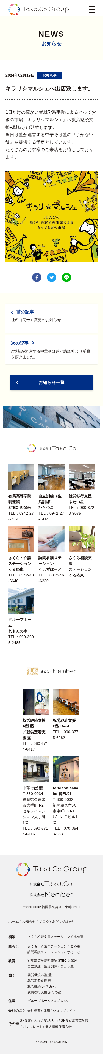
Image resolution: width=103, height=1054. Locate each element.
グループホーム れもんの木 (47, 1001)
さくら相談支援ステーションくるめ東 (55, 937)
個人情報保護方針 (58, 1027)
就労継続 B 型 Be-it (41, 986)
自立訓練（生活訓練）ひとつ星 (50, 966)
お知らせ (29, 921)
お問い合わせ (63, 921)
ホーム (13, 921)
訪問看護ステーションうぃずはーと (53, 952)
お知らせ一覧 (51, 382)
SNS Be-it (51, 1021)
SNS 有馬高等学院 (74, 1021)
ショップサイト (64, 1011)
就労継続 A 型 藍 (39, 975)
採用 (46, 1011)
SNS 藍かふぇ (30, 1021)
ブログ (44, 921)
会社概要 (34, 1011)
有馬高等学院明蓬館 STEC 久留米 (52, 961)
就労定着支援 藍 (39, 981)
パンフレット (33, 1027)
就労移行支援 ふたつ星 (44, 992)
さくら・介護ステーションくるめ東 (53, 946)
